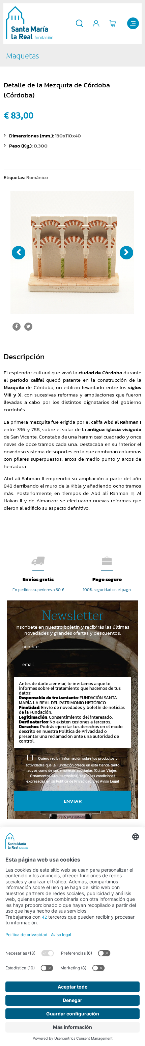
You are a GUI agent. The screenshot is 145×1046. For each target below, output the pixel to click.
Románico (37, 177)
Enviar (73, 801)
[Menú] (133, 23)
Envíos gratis (38, 579)
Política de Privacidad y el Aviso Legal (87, 781)
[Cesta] (113, 23)
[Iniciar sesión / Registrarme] (96, 23)
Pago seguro (107, 579)
